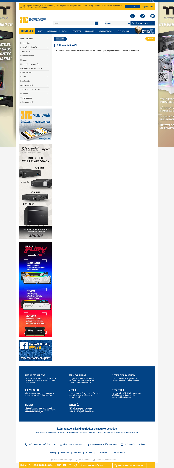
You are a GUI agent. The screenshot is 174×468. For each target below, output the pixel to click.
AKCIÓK (64, 31)
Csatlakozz (60, 433)
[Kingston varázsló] (152, 16)
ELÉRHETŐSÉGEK (124, 31)
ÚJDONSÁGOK (52, 31)
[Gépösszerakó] (132, 16)
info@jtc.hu (67, 444)
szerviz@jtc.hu (78, 444)
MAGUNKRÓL (90, 31)
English (152, 1)
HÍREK (40, 31)
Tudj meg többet (148, 7)
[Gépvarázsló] (142, 16)
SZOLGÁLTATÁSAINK (106, 31)
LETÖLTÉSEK (76, 31)
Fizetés (89, 453)
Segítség (52, 453)
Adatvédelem (102, 453)
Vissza (151, 39)
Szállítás (77, 453)
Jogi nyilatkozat (119, 453)
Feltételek (65, 453)
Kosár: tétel (143, 23)
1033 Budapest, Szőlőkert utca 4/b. (103, 444)
